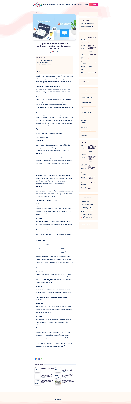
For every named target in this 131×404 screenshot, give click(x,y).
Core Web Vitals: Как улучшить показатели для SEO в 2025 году (92, 71)
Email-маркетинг (83, 107)
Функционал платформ (43, 62)
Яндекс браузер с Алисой (87, 217)
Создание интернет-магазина (87, 105)
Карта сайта (57, 397)
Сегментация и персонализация (87, 109)
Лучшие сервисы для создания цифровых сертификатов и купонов (47, 381)
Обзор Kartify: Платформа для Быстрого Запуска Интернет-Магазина (67, 375)
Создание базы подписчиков (86, 112)
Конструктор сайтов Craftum (87, 204)
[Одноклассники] (36, 359)
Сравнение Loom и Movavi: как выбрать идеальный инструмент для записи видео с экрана (68, 369)
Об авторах (80, 4)
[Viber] (39, 359)
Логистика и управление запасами (87, 92)
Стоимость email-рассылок (45, 66)
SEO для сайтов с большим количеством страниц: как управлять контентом (92, 47)
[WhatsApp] (41, 359)
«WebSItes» (86, 397)
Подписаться (94, 4)
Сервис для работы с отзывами (88, 213)
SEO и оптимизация (84, 120)
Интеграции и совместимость (45, 64)
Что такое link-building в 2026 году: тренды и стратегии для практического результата (92, 147)
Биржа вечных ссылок (86, 202)
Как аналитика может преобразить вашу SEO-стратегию (92, 55)
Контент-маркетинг (51, 4)
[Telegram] (38, 359)
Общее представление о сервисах (45, 60)
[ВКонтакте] (35, 359)
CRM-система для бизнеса (87, 214)
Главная (34, 12)
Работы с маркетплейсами (86, 102)
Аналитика (68, 4)
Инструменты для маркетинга (41, 12)
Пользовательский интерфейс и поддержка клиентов (49, 69)
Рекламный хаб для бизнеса (87, 208)
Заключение (41, 71)
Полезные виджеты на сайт (87, 205)
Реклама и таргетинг (84, 135)
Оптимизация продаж (85, 94)
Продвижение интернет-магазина (87, 97)
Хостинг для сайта (85, 201)
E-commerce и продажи (85, 90)
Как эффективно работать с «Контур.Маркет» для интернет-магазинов (68, 381)
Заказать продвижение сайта (87, 199)
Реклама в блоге (58, 399)
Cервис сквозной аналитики (87, 207)
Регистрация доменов (86, 216)
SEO (44, 4)
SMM (63, 4)
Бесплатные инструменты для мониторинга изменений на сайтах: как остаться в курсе (47, 375)
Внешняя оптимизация (85, 122)
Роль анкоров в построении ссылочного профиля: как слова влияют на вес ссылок (92, 166)
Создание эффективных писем (87, 115)
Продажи (74, 4)
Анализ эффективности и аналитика (46, 68)
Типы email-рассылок (85, 117)
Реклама (59, 4)
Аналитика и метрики (84, 127)
